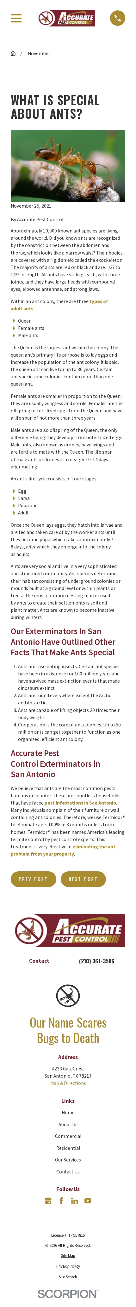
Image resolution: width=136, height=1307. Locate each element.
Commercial (68, 1136)
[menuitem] (68, 1255)
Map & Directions (68, 1083)
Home (68, 1112)
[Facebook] (61, 1200)
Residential (68, 1148)
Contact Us (68, 1172)
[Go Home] (13, 53)
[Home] (65, 18)
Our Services (68, 1160)
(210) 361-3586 (96, 961)
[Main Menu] (16, 18)
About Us (68, 1124)
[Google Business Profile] (48, 1200)
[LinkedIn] (74, 1200)
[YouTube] (87, 1200)
